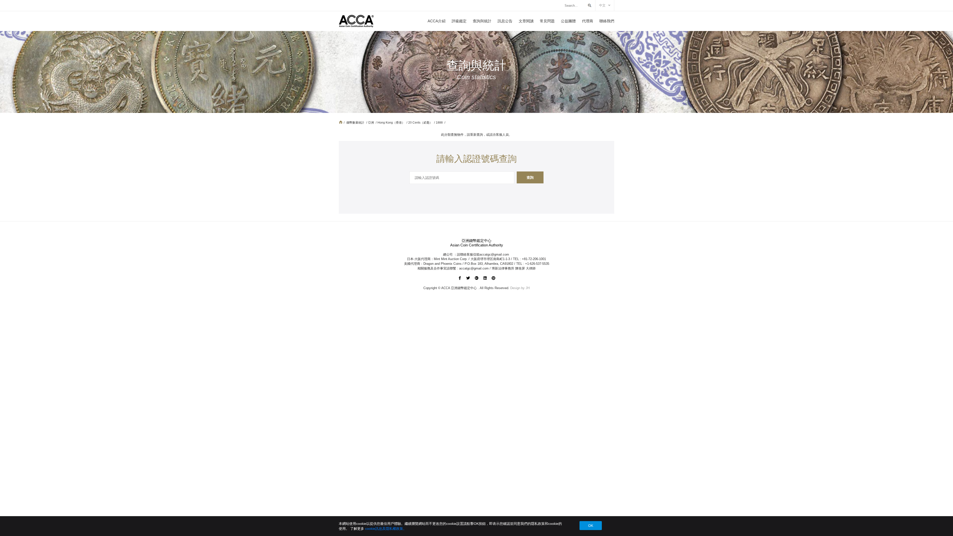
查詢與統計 (482, 21)
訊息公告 (505, 21)
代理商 (587, 21)
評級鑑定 (459, 21)
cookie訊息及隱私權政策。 (386, 529)
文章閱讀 (526, 21)
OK (590, 526)
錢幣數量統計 (355, 122)
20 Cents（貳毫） (420, 122)
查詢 (530, 177)
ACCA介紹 (436, 21)
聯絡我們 (606, 21)
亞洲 (371, 122)
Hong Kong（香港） (391, 122)
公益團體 (568, 21)
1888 (439, 122)
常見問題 (547, 21)
